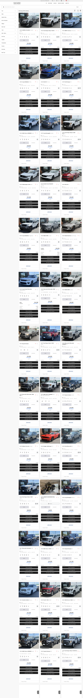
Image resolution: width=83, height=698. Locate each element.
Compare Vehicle (23, 112)
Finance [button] (55, 3)
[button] (38, 20)
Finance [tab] (33, 40)
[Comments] (37, 37)
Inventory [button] (50, 3)
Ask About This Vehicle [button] (29, 53)
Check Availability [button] (29, 47)
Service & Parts (61, 3)
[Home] (46, 3)
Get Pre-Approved (29, 50)
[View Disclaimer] (28, 37)
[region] (50, 47)
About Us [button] (67, 3)
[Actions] (37, 31)
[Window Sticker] (58, 37)
